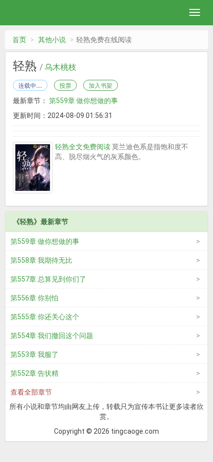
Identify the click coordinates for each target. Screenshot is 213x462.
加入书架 (100, 85)
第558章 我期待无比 (41, 260)
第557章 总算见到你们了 (48, 279)
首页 (19, 40)
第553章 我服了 (34, 354)
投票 (65, 85)
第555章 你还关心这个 (44, 317)
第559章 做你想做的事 (83, 101)
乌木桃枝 (60, 67)
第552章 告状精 (34, 373)
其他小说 (52, 40)
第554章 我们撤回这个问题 (51, 336)
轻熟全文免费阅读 (82, 147)
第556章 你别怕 (34, 298)
